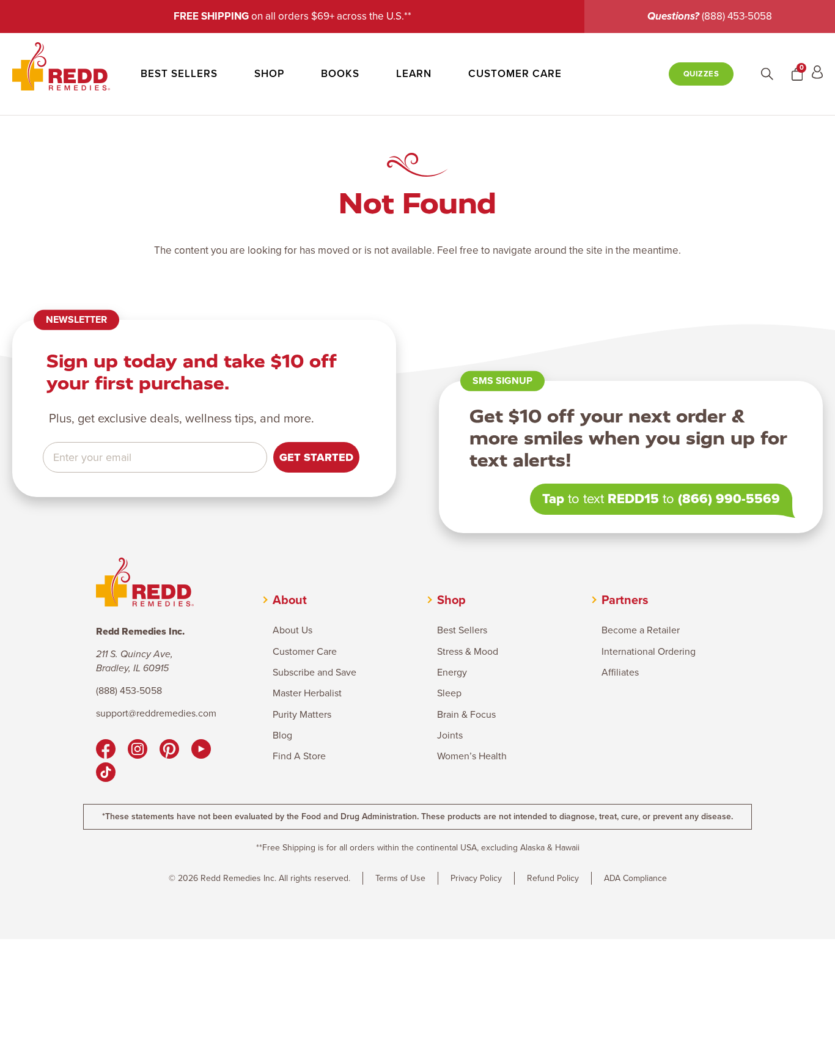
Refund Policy (553, 878)
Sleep (449, 693)
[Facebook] (106, 750)
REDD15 (633, 498)
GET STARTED (316, 457)
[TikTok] (106, 774)
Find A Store (299, 756)
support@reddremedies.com (156, 713)
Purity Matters (302, 714)
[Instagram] (137, 750)
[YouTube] (201, 750)
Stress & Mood (467, 651)
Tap (553, 498)
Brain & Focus (466, 714)
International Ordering (648, 651)
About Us (292, 630)
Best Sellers (179, 74)
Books (340, 74)
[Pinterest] (169, 750)
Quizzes (701, 73)
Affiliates (620, 672)
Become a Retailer (640, 630)
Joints (450, 735)
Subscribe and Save (314, 672)
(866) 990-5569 (729, 498)
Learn (414, 74)
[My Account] (817, 74)
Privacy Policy (476, 878)
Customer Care (515, 74)
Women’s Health (472, 756)
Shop (269, 74)
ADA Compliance (635, 878)
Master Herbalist (307, 693)
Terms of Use (400, 878)
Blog (282, 735)
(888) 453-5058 (737, 16)
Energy (452, 672)
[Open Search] (767, 74)
